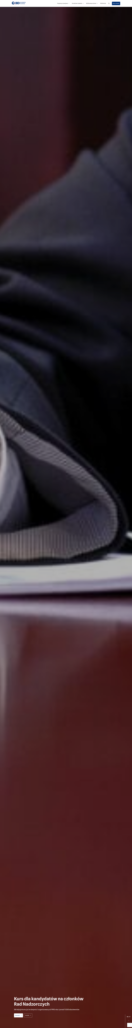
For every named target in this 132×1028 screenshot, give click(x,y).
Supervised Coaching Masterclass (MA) (68, 1)
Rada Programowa (29, 2)
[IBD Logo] (19, 3)
